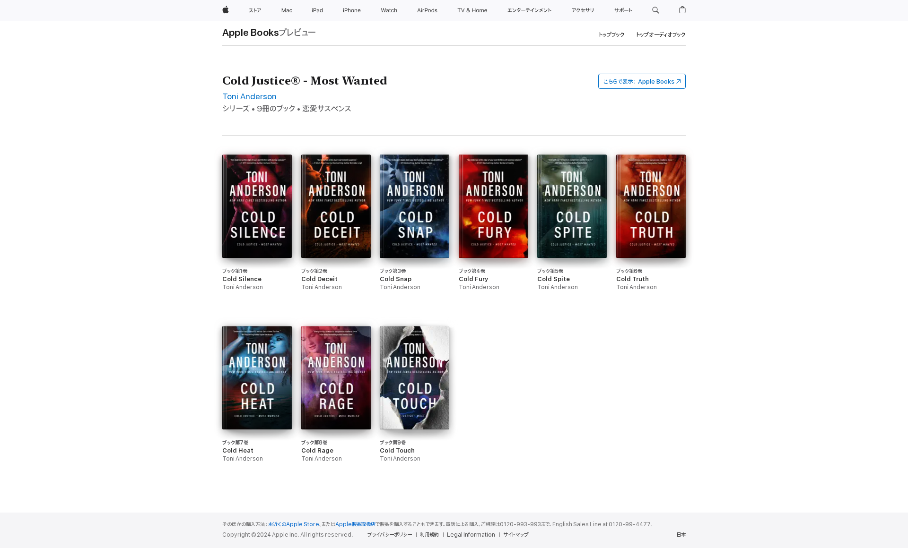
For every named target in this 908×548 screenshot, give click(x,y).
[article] (257, 240)
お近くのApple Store (293, 524)
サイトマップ (515, 534)
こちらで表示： (638, 81)
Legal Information (471, 534)
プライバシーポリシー (389, 534)
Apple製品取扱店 (355, 524)
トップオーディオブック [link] (661, 34)
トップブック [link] (612, 34)
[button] (655, 10)
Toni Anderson (249, 97)
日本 (681, 534)
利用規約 (429, 534)
